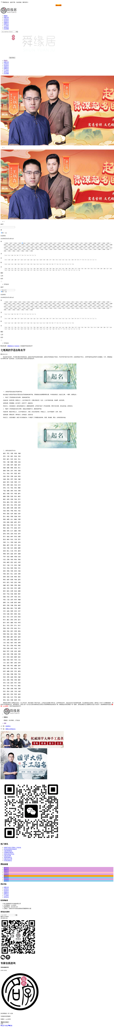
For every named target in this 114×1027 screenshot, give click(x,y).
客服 (11, 1025)
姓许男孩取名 (8, 850)
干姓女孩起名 (8, 860)
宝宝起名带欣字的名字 (10, 849)
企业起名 (6, 874)
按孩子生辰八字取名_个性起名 (12, 847)
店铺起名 (6, 22)
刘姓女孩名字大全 (9, 854)
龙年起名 (6, 27)
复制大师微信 (5, 1022)
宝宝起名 (6, 20)
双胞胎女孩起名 (8, 852)
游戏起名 (6, 871)
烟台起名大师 (8, 859)
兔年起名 (6, 867)
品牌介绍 (6, 17)
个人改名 (6, 25)
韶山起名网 (7, 855)
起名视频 (6, 28)
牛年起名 (6, 879)
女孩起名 (6, 872)
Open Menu (12, 57)
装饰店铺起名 (8, 857)
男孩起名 (6, 869)
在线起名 (6, 5)
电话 (7, 1025)
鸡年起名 (6, 876)
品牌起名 (6, 24)
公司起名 (6, 19)
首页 (3, 1025)
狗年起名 (6, 877)
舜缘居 (5, 15)
